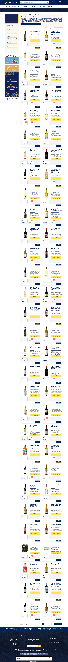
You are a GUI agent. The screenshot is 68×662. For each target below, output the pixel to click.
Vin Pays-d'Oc (53, 330)
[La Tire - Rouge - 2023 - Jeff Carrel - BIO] (46, 233)
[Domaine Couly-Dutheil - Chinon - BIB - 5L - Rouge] (25, 548)
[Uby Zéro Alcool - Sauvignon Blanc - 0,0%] (25, 114)
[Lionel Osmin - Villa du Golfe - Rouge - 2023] (25, 469)
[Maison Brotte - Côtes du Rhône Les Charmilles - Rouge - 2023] (25, 489)
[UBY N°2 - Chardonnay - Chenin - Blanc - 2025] (46, 193)
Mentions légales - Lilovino (55, 649)
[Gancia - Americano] (25, 528)
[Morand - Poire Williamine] (46, 489)
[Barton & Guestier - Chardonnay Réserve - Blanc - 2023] (46, 449)
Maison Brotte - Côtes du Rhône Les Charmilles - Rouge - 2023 (35, 485)
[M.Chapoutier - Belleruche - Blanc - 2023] (25, 390)
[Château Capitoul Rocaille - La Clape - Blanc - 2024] (25, 252)
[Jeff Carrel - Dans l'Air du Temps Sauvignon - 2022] (25, 134)
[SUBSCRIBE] (39, 646)
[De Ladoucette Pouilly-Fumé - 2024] (25, 410)
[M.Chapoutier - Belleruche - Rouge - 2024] (25, 95)
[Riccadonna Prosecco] (46, 75)
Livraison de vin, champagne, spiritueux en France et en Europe (19, 649)
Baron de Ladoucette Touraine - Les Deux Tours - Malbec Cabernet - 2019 (35, 308)
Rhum (30, 448)
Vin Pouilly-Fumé (32, 409)
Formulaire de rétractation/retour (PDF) (37, 650)
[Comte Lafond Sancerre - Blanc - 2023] (46, 469)
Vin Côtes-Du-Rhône (33, 389)
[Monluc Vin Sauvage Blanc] (25, 35)
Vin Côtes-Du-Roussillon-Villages (56, 350)
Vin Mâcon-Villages (32, 586)
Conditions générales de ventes (23, 650)
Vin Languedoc (53, 54)
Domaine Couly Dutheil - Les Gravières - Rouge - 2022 (56, 288)
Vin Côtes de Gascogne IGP (34, 34)
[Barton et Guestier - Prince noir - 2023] (46, 410)
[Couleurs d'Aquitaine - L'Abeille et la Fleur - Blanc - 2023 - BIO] (46, 134)
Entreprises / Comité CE (53, 639)
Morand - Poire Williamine (56, 484)
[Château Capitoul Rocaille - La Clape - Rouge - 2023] (46, 95)
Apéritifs (31, 527)
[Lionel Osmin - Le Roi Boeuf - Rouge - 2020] (46, 252)
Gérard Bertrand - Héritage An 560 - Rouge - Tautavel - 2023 (56, 347)
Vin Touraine (31, 310)
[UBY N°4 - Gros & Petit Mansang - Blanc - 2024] (46, 35)
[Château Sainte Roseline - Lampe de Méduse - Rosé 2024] (25, 292)
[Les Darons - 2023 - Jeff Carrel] (46, 55)
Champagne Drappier (33, 330)
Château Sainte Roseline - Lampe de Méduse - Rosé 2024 (35, 288)
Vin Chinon (31, 547)
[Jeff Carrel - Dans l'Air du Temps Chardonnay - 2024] (46, 528)
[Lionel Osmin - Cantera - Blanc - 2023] (25, 213)
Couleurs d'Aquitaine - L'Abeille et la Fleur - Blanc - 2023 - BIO (56, 131)
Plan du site (48, 650)
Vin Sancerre (53, 468)
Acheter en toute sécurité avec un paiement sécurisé (40, 649)
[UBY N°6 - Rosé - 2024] (25, 55)
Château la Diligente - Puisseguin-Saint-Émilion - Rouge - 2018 (56, 367)
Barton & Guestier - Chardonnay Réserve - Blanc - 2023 (55, 446)
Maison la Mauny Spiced (34, 445)
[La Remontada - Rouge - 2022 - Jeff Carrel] (46, 430)
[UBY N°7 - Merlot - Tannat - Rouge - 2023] (25, 173)
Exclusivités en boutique (31, 24)
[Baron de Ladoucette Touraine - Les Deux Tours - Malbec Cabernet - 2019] (25, 311)
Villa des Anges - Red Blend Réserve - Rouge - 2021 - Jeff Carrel (56, 150)
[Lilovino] (12, 2)
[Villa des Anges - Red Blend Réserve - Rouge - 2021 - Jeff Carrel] (46, 154)
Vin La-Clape (31, 251)
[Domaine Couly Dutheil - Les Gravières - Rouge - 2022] (46, 292)
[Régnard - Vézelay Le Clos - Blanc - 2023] (46, 568)
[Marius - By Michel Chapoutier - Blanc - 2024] (25, 351)
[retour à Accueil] (45, 10)
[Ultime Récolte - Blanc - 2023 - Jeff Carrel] (46, 390)
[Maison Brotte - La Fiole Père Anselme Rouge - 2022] (25, 233)
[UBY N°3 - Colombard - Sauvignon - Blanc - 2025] (25, 75)
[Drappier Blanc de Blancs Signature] (25, 331)
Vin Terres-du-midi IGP (33, 271)
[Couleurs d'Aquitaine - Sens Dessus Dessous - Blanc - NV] (46, 173)
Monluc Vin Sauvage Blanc (35, 31)
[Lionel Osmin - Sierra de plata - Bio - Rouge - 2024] (46, 587)
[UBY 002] (25, 193)
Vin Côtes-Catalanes (54, 389)
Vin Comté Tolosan (32, 212)
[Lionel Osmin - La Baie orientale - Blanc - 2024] (46, 607)
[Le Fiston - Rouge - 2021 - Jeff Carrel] (25, 272)
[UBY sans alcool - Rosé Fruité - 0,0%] (25, 154)
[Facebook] (13, 644)
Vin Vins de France (32, 113)
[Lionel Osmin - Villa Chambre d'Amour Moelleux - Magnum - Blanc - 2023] (46, 213)
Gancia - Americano (33, 524)
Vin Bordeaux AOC (54, 409)
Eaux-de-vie (53, 488)
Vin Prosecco (53, 74)
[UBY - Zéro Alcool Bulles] (46, 114)
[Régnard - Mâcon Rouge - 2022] (25, 587)
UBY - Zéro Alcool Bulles (55, 110)
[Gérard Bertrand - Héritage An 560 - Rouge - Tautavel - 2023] (46, 351)
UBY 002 (31, 189)
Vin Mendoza (53, 586)
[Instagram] (16, 644)
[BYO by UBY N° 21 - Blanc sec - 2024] (25, 430)
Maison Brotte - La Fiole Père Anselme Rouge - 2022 (34, 229)
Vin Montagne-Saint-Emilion (34, 606)
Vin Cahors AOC (53, 310)
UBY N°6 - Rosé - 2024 (34, 51)
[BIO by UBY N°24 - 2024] (46, 272)
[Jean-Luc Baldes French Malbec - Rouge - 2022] (46, 311)
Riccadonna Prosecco (55, 70)
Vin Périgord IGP (53, 172)
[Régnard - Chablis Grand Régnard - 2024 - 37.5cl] (46, 509)
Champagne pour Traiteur (53, 638)
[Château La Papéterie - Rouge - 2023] (25, 607)
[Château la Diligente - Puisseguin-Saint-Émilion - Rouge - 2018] (46, 371)
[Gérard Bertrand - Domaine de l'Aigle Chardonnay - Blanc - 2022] (25, 509)
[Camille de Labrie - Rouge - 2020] (25, 371)
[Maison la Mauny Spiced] (25, 449)
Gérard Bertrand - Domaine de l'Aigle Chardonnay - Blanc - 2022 (35, 505)
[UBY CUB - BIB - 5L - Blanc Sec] (46, 548)
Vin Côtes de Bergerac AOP (55, 133)
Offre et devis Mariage (53, 641)
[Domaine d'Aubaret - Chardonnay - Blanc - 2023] (46, 331)
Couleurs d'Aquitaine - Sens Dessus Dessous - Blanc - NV (55, 170)
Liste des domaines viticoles (54, 642)
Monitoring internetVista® (34, 661)
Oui (9, 29)
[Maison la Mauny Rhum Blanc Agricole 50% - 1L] (25, 568)
